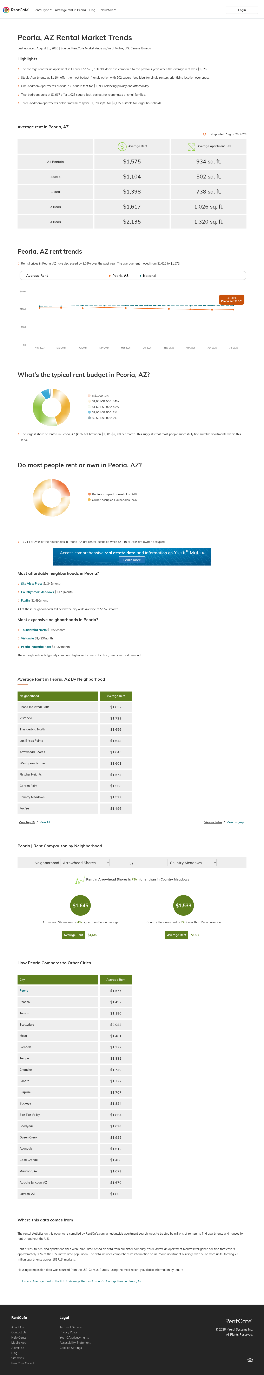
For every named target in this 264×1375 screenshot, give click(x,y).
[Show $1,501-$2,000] (103, 406)
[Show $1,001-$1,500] (103, 401)
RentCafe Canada (23, 1363)
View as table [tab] (213, 822)
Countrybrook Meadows (37, 592)
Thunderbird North (34, 630)
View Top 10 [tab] (27, 822)
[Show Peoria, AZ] (118, 276)
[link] (242, 10)
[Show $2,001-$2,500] (102, 412)
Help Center (19, 1337)
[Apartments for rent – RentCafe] (15, 9)
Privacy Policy (69, 1332)
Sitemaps (17, 1358)
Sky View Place (31, 583)
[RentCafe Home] (239, 1321)
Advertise (17, 1348)
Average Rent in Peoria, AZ (123, 1281)
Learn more (132, 560)
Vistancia (27, 638)
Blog (92, 10)
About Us (17, 1327)
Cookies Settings (71, 1348)
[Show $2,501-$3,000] (102, 418)
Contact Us (18, 1332)
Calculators (106, 10)
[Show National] (147, 276)
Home (25, 1281)
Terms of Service (71, 1327)
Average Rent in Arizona (85, 1281)
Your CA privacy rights (74, 1337)
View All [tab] (45, 822)
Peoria (24, 990)
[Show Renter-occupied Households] (112, 494)
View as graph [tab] (236, 822)
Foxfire (26, 600)
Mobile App (18, 1343)
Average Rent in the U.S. (49, 1281)
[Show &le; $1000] (98, 395)
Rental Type (41, 10)
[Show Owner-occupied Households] (112, 499)
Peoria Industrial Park (36, 647)
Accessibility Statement (75, 1343)
